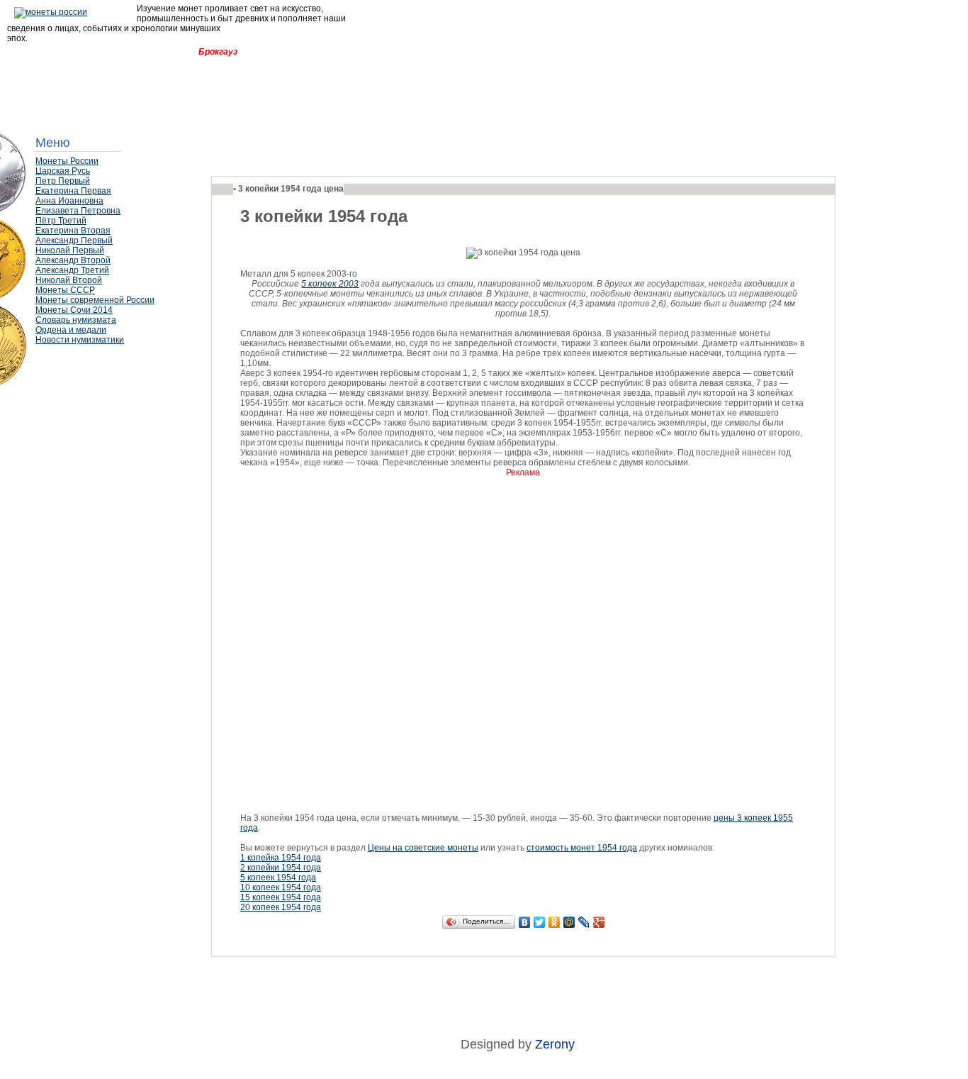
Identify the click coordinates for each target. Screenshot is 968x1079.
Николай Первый (69, 250)
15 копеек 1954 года (280, 897)
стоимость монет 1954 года (582, 848)
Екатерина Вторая (73, 231)
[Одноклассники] (554, 922)
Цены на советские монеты (423, 848)
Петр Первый (62, 181)
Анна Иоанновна (69, 201)
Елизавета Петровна (77, 211)
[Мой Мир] (569, 922)
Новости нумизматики (79, 340)
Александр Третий (72, 270)
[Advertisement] (106, 387)
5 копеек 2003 (330, 284)
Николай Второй (68, 280)
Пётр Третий (60, 221)
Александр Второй (73, 260)
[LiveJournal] (584, 922)
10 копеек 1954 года (280, 887)
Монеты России (67, 161)
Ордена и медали (70, 330)
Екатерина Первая (73, 191)
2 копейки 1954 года (280, 868)
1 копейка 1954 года (280, 858)
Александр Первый (74, 240)
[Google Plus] (599, 922)
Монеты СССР (65, 290)
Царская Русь (62, 171)
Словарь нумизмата (75, 320)
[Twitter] (539, 922)
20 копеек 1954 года (280, 907)
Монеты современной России (94, 300)
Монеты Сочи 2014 (74, 310)
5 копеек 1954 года (278, 877)
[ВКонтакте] (524, 922)
